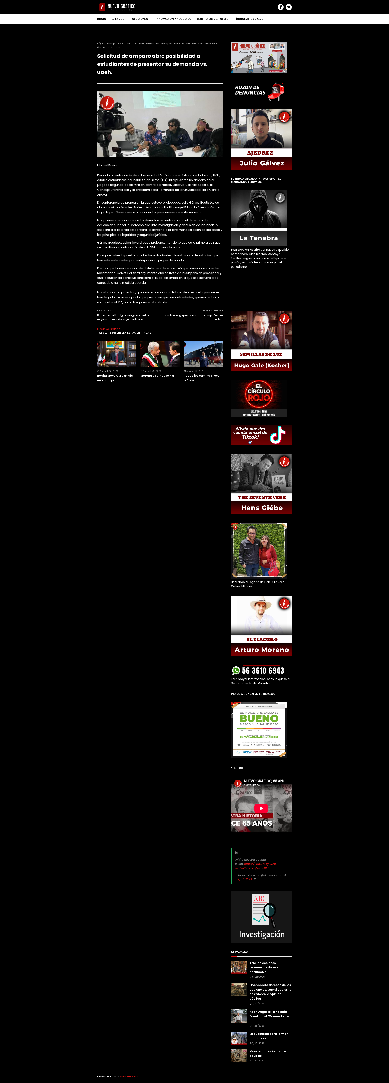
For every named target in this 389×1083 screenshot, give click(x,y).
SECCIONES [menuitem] (140, 19)
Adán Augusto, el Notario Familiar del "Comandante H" (269, 1016)
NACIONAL (126, 43)
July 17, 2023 (243, 879)
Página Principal (107, 43)
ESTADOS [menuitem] (117, 19)
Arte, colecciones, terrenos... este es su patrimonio (265, 967)
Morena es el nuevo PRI (157, 376)
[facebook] (281, 7)
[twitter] (289, 7)
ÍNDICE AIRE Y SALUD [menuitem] (250, 19)
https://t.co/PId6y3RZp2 (260, 864)
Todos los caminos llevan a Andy (202, 378)
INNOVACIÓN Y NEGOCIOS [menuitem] (174, 19)
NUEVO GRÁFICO (129, 1076)
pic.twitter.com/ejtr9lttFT (252, 868)
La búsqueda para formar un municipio (269, 1036)
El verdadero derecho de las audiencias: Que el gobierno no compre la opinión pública (270, 992)
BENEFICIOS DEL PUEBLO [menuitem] (213, 19)
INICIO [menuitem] (101, 19)
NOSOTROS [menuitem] (108, 29)
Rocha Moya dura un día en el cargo (115, 378)
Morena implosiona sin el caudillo (268, 1053)
